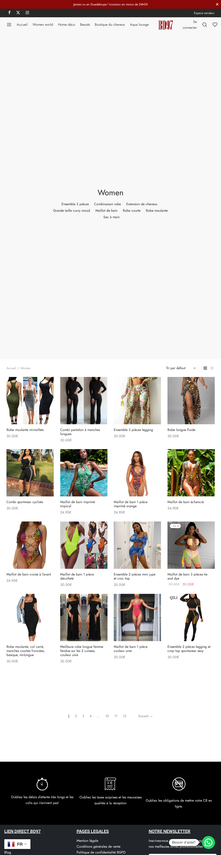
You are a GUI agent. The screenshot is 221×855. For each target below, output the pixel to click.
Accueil (22, 24)
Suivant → (145, 716)
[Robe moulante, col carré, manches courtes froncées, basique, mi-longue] (30, 617)
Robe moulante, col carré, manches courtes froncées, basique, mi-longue (25, 650)
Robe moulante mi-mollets (25, 429)
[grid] (205, 368)
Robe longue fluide (181, 429)
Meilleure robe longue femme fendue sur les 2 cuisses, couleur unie (81, 650)
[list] (212, 368)
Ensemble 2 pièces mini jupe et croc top (134, 576)
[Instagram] (27, 12)
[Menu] (9, 25)
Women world (43, 24)
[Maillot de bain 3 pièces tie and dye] (191, 545)
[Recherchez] (204, 24)
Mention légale (87, 840)
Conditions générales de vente (98, 846)
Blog (7, 852)
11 (115, 716)
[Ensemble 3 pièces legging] (137, 400)
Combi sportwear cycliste (24, 501)
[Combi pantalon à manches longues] (83, 400)
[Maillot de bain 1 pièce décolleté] (83, 545)
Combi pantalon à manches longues (80, 431)
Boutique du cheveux (110, 24)
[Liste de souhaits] (215, 24)
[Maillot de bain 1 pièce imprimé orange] (137, 472)
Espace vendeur (204, 13)
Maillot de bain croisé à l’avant (28, 574)
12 (124, 716)
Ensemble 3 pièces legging (133, 429)
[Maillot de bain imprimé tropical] (83, 472)
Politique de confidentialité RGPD (101, 852)
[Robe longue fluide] (191, 400)
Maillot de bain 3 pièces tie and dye (187, 576)
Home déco (66, 24)
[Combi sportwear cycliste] (30, 472)
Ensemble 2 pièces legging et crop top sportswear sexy (188, 648)
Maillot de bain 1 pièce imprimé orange (130, 504)
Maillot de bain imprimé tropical (77, 504)
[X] (18, 12)
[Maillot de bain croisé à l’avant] (30, 545)
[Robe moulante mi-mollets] (30, 400)
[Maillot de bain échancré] (191, 472)
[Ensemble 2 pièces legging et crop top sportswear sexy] (191, 617)
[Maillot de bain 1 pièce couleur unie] (137, 617)
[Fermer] (217, 4)
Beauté (85, 24)
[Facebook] (9, 12)
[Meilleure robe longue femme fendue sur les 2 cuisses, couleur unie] (83, 617)
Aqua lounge (139, 24)
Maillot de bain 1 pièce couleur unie (130, 648)
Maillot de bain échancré (185, 501)
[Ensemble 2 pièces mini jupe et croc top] (137, 545)
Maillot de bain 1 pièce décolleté (77, 576)
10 (107, 716)
